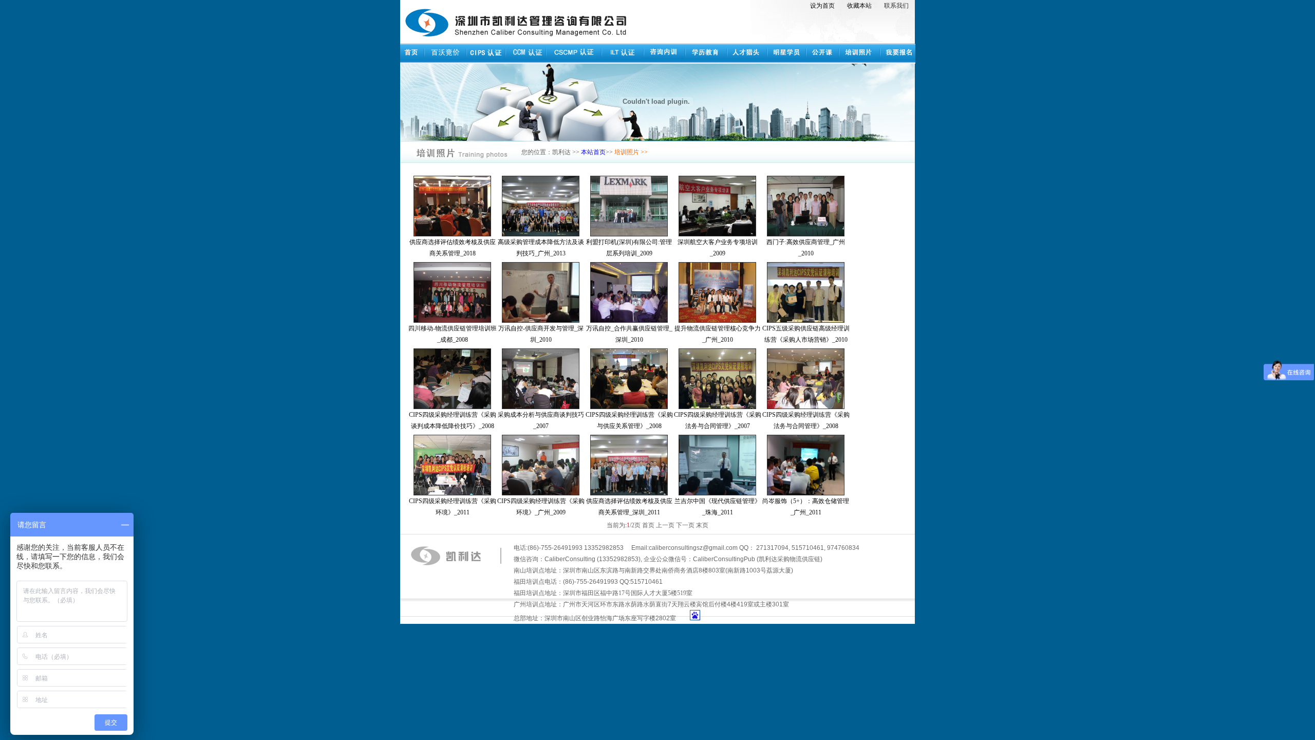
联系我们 (896, 5)
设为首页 (822, 5)
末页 (702, 525)
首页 (648, 525)
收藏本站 (859, 5)
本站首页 (593, 152)
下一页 (685, 525)
